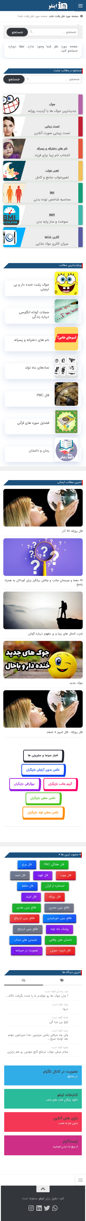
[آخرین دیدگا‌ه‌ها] (23, 981)
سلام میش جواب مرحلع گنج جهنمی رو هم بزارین (37, 1052)
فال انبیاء (31, 896)
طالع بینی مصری (59, 907)
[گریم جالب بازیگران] (60, 788)
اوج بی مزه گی (58, 1022)
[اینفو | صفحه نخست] (54, 5)
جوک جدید (76, 683)
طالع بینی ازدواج (24, 918)
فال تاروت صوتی (60, 950)
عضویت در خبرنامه (26, 950)
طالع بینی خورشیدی (59, 918)
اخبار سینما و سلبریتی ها (43, 755)
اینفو (41, 1198)
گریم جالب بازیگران (60, 784)
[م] (55, 1208)
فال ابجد (20, 875)
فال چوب (65, 875)
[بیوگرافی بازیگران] (24, 788)
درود (65, 1009)
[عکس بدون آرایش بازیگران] (43, 774)
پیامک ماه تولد (59, 929)
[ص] (31, 1208)
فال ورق (27, 864)
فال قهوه (43, 875)
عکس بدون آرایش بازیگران (43, 769)
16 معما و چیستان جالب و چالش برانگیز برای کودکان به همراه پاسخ (44, 582)
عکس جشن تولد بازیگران (43, 812)
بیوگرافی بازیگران (24, 784)
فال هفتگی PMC (54, 864)
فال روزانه (54, 896)
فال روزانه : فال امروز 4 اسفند (65, 732)
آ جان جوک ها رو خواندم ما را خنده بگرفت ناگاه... (37, 996)
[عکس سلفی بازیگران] (43, 803)
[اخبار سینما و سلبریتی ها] (43, 760)
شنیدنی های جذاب (25, 940)
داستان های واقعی (60, 940)
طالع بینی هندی (26, 907)
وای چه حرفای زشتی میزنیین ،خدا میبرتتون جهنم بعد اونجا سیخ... (38, 1037)
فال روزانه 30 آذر (72, 531)
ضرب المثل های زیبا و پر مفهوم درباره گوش (55, 633)
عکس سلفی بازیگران (43, 798)
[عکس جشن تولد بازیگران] (43, 817)
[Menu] (80, 5)
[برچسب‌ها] (62, 981)
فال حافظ (27, 886)
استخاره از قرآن (54, 886)
